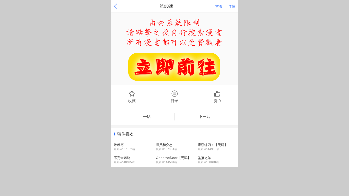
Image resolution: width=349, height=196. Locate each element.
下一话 (204, 116)
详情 (231, 6)
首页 (219, 6)
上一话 (145, 116)
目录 (174, 100)
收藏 (132, 100)
